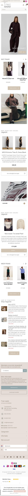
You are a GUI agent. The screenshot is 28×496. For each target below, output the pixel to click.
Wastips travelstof (13, 315)
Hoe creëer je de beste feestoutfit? (17, 340)
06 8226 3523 (7, 418)
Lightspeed (23, 472)
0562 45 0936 (7, 414)
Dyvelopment (19, 473)
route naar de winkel (14, 392)
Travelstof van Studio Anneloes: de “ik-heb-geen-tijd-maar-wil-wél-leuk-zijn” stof (17, 328)
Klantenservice (14, 387)
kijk (13, 169)
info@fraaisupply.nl (8, 422)
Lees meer (10, 312)
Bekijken (13, 250)
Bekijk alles (13, 353)
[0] (26, 5)
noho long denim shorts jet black (8, 283)
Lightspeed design (11, 473)
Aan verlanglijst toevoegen (13, 173)
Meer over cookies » (14, 493)
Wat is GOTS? (11, 304)
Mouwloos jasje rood (8, 78)
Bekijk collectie (13, 88)
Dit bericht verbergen (19, 491)
